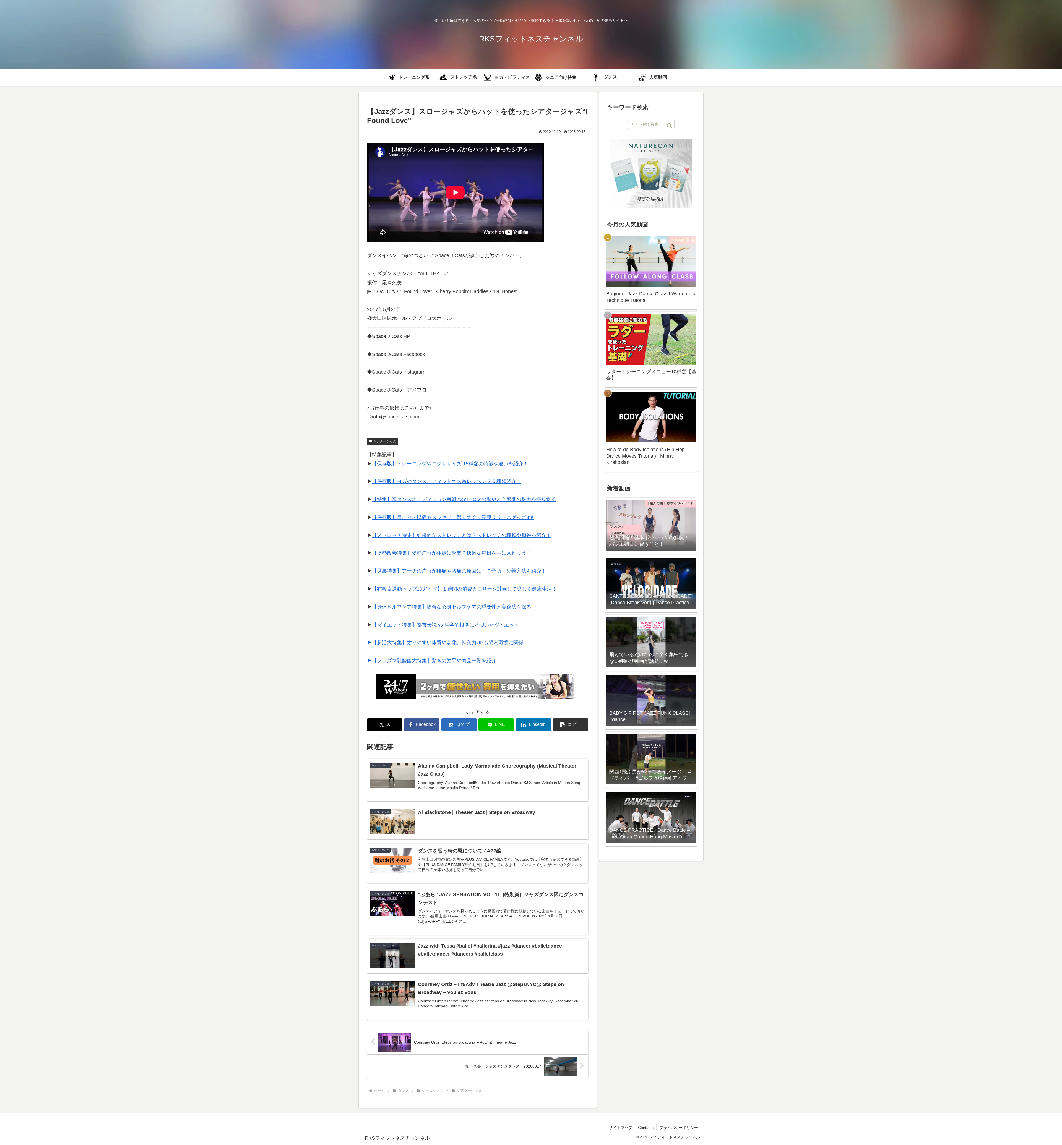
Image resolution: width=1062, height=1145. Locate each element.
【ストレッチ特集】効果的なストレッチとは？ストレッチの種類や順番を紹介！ (461, 535)
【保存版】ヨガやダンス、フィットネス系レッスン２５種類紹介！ (446, 481)
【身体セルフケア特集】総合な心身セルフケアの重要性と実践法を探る (451, 607)
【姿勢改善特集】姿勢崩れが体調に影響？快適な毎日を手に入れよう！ (451, 553)
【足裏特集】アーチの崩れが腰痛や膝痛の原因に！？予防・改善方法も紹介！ (459, 571)
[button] (570, 724)
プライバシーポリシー (678, 1127)
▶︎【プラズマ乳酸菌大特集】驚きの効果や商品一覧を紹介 (431, 660)
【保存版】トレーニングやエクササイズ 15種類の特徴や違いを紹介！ (450, 463)
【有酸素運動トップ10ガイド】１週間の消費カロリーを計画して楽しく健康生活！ (464, 589)
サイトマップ (620, 1127)
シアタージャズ (384, 441)
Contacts (646, 1127)
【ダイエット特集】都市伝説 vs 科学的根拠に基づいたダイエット (445, 625)
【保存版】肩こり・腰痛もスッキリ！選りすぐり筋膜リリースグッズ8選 (453, 517)
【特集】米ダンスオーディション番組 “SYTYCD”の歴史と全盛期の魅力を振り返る (464, 499)
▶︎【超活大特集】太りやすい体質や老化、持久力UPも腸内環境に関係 (445, 642)
